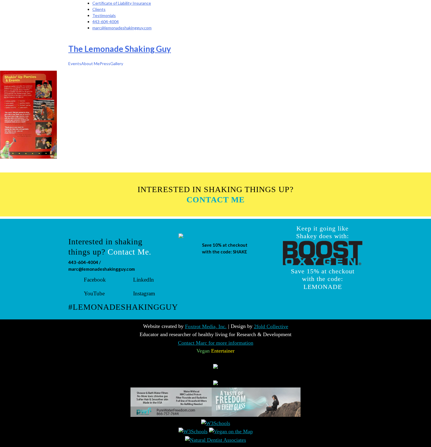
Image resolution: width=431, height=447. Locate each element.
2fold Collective (271, 326)
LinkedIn (143, 280)
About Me (90, 63)
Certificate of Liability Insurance (121, 3)
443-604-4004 (105, 21)
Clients (99, 9)
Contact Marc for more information (215, 343)
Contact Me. (129, 251)
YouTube (94, 293)
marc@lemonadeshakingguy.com (122, 27)
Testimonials (104, 15)
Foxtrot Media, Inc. (206, 326)
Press (105, 63)
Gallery (116, 63)
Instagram (144, 293)
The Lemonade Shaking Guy (119, 49)
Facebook (95, 280)
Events (74, 63)
